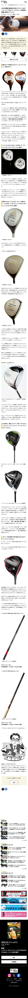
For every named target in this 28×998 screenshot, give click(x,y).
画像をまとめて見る (14, 59)
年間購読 (14, 962)
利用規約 (20, 978)
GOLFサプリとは (9, 978)
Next (27, 54)
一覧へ (14, 782)
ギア (6, 4)
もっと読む (24, 840)
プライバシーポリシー (10, 980)
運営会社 (15, 978)
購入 (14, 957)
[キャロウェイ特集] (14, 900)
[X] (2, 34)
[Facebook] (6, 34)
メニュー (25, 2)
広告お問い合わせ (19, 980)
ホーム (2, 4)
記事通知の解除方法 (14, 982)
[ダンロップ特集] (14, 894)
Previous (0, 54)
